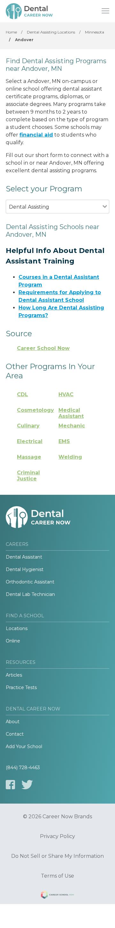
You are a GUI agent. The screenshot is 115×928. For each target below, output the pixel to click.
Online (13, 641)
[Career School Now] (57, 896)
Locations (16, 628)
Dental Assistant (24, 557)
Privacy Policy (57, 836)
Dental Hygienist (24, 569)
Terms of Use (57, 876)
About (12, 721)
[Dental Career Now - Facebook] (10, 784)
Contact (15, 734)
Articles (14, 675)
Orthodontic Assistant (30, 582)
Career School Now (43, 348)
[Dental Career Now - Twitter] (27, 784)
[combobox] (54, 215)
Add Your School (24, 746)
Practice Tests (21, 687)
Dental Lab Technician (30, 594)
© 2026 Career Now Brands (57, 817)
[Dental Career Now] (30, 11)
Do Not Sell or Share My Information (57, 856)
